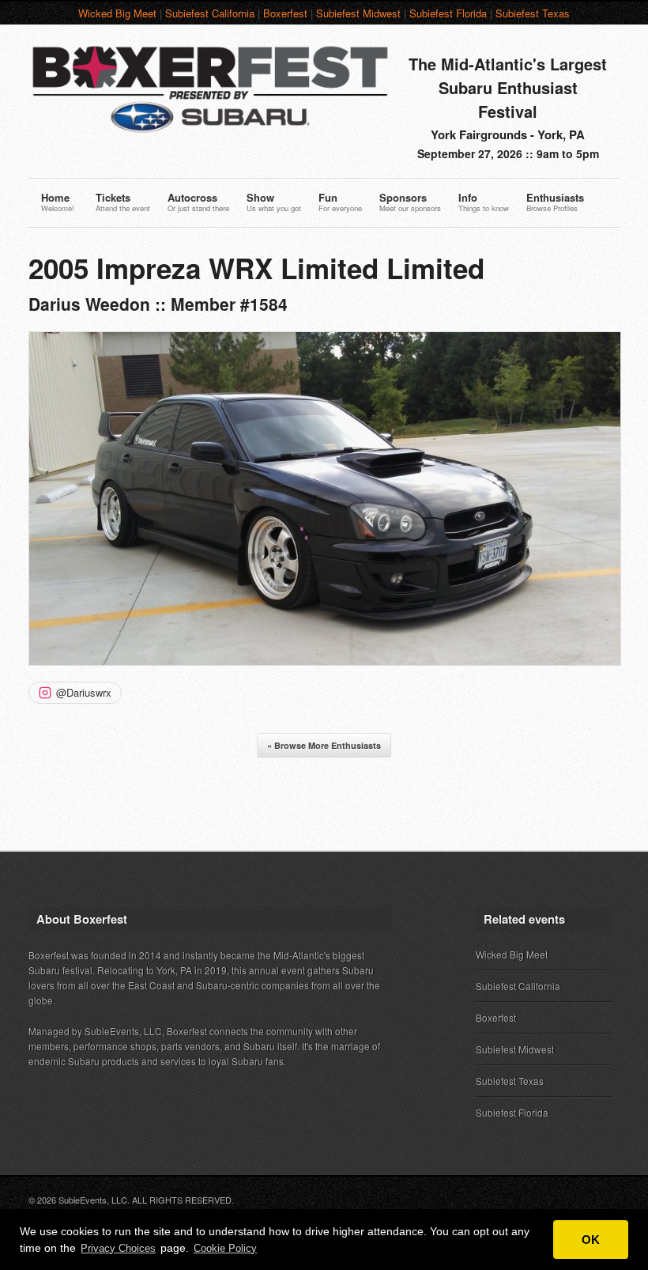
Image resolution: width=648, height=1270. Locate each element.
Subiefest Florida (448, 13)
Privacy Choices (118, 1248)
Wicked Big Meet (117, 13)
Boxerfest (285, 13)
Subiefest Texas (532, 13)
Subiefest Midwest (358, 13)
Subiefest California (209, 13)
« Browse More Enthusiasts (324, 745)
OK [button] (591, 1239)
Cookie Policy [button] (225, 1248)
